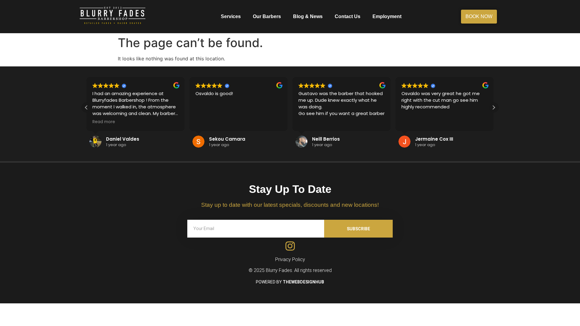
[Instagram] (290, 246)
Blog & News (308, 16)
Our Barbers (267, 16)
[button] (493, 107)
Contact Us (347, 16)
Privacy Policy (290, 259)
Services (231, 16)
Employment (386, 16)
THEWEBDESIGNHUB (303, 282)
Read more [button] (103, 122)
